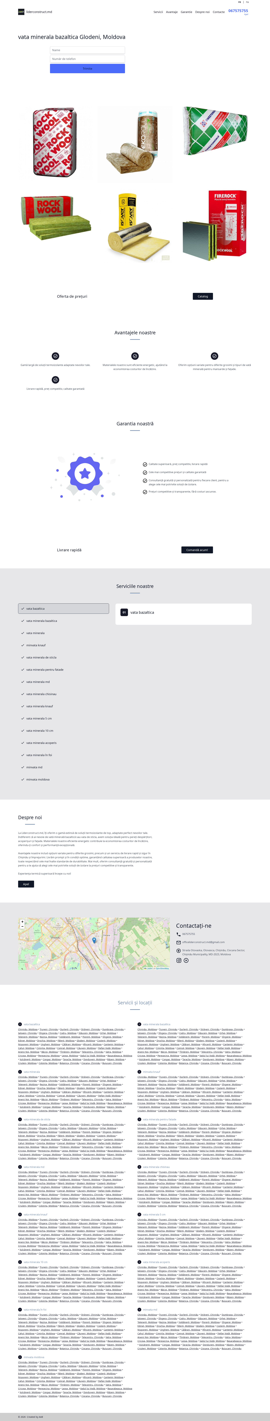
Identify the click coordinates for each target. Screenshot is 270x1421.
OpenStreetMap (162, 968)
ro (239, 2)
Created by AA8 (35, 1416)
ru (247, 2)
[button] (94, 940)
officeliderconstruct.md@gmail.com (203, 942)
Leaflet (149, 968)
